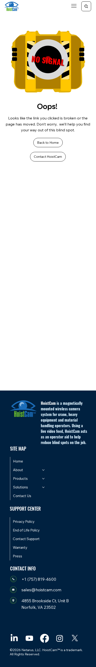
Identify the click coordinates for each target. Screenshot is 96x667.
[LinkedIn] (14, 638)
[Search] (86, 6)
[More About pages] (43, 470)
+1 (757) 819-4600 (39, 579)
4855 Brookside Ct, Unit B (45, 600)
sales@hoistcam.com (41, 589)
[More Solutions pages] (43, 487)
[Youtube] (29, 638)
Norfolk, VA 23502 (38, 607)
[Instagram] (59, 638)
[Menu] (74, 6)
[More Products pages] (43, 478)
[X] (74, 638)
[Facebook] (44, 638)
